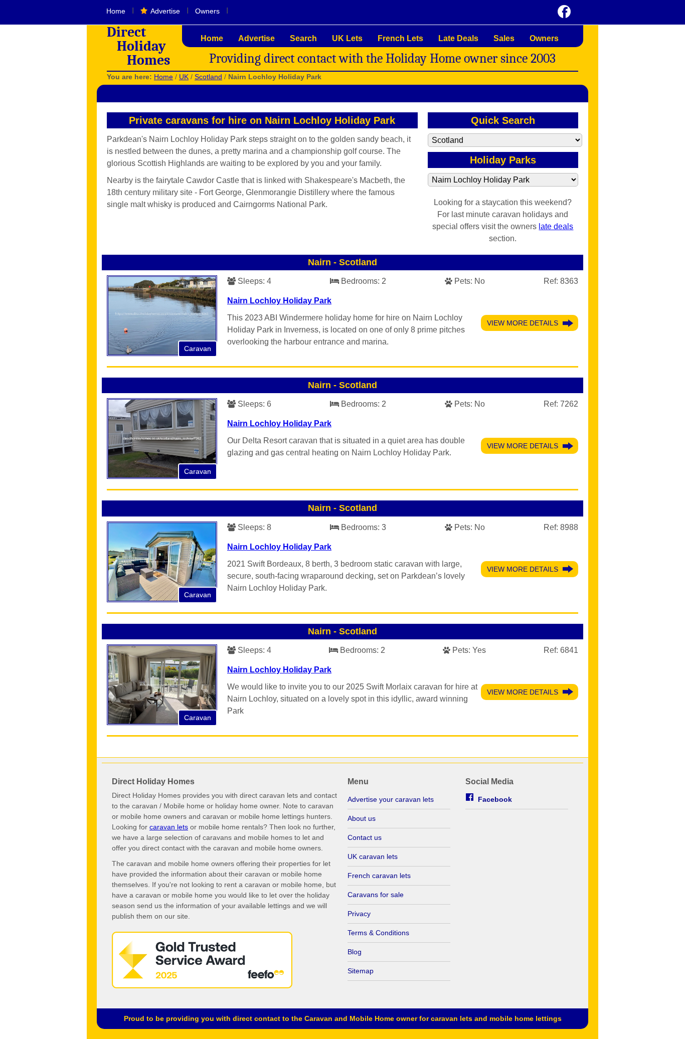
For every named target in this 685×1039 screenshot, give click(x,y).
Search (303, 38)
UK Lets (347, 38)
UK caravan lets (373, 856)
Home (115, 11)
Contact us (365, 837)
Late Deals (458, 38)
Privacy (359, 914)
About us (362, 818)
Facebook (495, 799)
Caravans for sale (376, 895)
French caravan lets (379, 876)
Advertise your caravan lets (391, 799)
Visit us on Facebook (564, 11)
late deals (556, 226)
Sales (504, 38)
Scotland (208, 77)
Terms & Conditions (378, 933)
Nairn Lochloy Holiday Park (279, 300)
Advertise (165, 11)
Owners (207, 11)
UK (184, 77)
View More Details (522, 323)
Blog (355, 952)
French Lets (400, 38)
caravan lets (168, 827)
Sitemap (361, 971)
